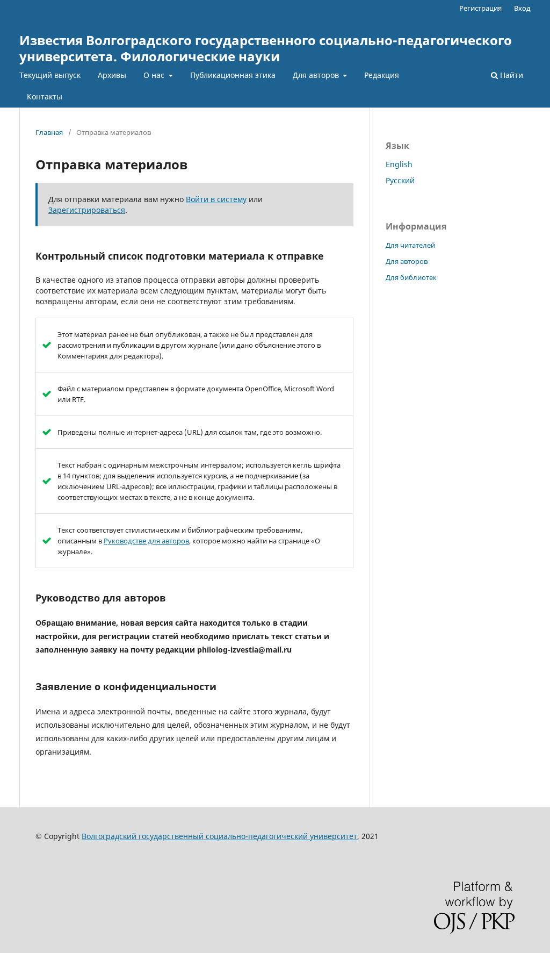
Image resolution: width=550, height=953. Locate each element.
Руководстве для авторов (146, 541)
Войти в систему (216, 199)
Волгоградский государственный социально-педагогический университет (219, 836)
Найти (510, 75)
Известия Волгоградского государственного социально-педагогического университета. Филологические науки (265, 48)
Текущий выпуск (50, 75)
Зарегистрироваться (86, 210)
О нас (155, 75)
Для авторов (317, 75)
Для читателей (410, 245)
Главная (49, 132)
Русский (400, 180)
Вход (522, 8)
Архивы (112, 75)
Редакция (381, 75)
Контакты (44, 96)
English (399, 164)
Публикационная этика (233, 75)
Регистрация (480, 8)
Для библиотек (411, 277)
